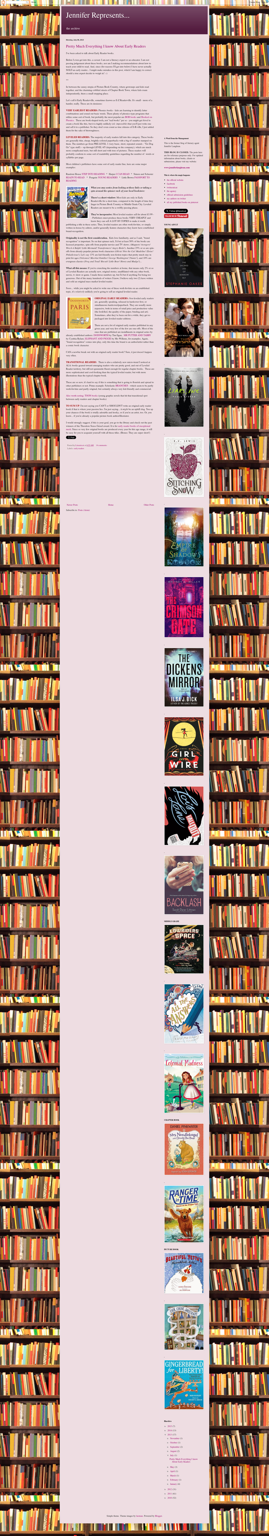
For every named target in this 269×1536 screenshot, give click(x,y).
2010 (170, 1497)
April (172, 1471)
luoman (139, 1515)
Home (110, 504)
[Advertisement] (110, 477)
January (173, 1483)
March (173, 1475)
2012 (170, 1489)
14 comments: (101, 445)
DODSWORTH (101, 335)
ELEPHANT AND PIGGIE (98, 338)
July (172, 1455)
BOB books (130, 117)
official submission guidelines (180, 194)
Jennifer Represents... (98, 15)
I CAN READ (123, 173)
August (173, 1451)
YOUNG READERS (108, 177)
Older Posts (149, 504)
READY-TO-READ (75, 177)
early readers (79, 448)
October (174, 1442)
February (174, 1479)
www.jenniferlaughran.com (177, 167)
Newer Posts (72, 504)
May (172, 1466)
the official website (175, 179)
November (175, 1438)
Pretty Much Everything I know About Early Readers (106, 46)
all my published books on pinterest (182, 202)
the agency (171, 191)
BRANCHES (122, 385)
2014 (170, 1430)
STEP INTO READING (93, 173)
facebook (171, 183)
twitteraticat (172, 187)
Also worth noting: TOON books (82, 395)
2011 (170, 1493)
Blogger (158, 1515)
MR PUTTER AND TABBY (137, 335)
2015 (170, 1426)
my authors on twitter (176, 198)
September (175, 1446)
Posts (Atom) (84, 510)
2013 (170, 1434)
